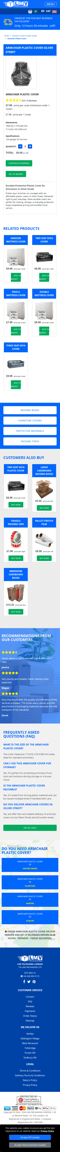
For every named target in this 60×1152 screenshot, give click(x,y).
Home (6, 36)
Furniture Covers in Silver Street (24, 36)
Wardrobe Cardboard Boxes (16, 574)
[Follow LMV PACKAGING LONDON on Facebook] (24, 982)
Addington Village (30, 1038)
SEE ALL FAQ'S (30, 827)
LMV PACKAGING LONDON (39, 1112)
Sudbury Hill (30, 1057)
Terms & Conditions (30, 1070)
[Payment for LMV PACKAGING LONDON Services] (30, 1106)
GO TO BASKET (16, 174)
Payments (30, 1011)
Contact (30, 996)
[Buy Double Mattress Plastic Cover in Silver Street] (44, 310)
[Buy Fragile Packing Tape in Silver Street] (16, 539)
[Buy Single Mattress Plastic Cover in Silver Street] (16, 310)
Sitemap (30, 1020)
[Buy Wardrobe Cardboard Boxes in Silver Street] (16, 592)
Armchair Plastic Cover (16, 38)
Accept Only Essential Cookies (30, 1145)
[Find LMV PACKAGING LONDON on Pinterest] (34, 982)
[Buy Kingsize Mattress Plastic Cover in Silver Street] (16, 256)
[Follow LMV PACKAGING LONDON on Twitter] (29, 982)
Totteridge (30, 1048)
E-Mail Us (31, 972)
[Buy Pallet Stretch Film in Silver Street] (44, 539)
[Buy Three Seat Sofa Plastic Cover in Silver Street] (16, 364)
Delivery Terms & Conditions (30, 1075)
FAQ (30, 1001)
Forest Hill (30, 1052)
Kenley (30, 1033)
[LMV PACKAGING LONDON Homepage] (15, 4)
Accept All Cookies (30, 1137)
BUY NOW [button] (16, 504)
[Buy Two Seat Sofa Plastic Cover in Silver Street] (44, 256)
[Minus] (20, 146)
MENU (51, 4)
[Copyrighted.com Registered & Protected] (30, 1099)
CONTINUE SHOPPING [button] (19, 163)
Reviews (30, 1006)
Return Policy (30, 1080)
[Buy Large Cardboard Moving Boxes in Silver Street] (44, 489)
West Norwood (30, 1043)
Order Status (30, 1015)
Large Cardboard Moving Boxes (44, 471)
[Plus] (30, 146)
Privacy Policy (47, 1131)
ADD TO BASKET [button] (16, 277)
